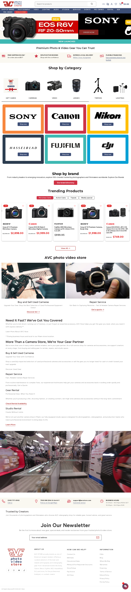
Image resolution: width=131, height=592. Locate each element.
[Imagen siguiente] (23, 212)
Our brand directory (65, 183)
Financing (103, 568)
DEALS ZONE (21, 12)
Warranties (103, 565)
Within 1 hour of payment (82, 57)
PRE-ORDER (7, 12)
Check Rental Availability (16, 403)
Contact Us (71, 554)
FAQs (101, 554)
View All (64, 248)
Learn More (10, 424)
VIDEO (36, 9)
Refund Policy (104, 575)
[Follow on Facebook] (8, 570)
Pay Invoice (71, 571)
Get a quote (96, 309)
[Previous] (2, 28)
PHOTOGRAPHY (24, 9)
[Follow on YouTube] (19, 570)
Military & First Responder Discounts (79, 565)
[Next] (128, 28)
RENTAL (110, 9)
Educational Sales (73, 561)
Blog (101, 558)
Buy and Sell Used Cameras (33, 302)
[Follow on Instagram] (13, 570)
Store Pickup (71, 568)
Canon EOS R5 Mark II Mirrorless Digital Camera (38, 228)
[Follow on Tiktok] (24, 570)
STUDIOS (65, 9)
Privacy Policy (104, 578)
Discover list (32, 312)
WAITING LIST (38, 35)
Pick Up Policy (104, 582)
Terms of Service (105, 571)
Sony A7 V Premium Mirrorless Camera (10, 228)
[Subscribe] (97, 537)
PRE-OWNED (99, 9)
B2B (118, 9)
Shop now (23, 124)
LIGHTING (46, 9)
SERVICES (77, 9)
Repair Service (98, 302)
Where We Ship (105, 561)
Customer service (79, 503)
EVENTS (87, 9)
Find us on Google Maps (48, 503)
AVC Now (70, 575)
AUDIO (56, 9)
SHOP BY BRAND (8, 9)
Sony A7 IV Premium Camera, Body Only (91, 228)
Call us (10, 503)
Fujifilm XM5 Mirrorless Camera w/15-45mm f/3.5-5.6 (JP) (64, 229)
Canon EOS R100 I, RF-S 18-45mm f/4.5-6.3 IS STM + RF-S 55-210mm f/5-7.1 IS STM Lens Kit (117, 230)
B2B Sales (70, 558)
